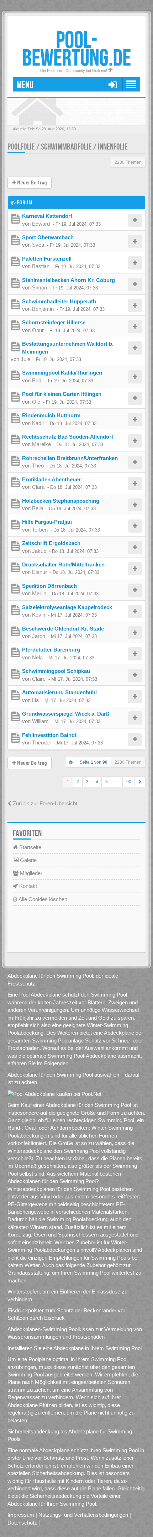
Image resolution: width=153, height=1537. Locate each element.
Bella (37, 508)
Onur (38, 330)
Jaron (38, 636)
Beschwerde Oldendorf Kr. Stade (63, 629)
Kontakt (27, 886)
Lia (35, 700)
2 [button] (77, 781)
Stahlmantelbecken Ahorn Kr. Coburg (68, 280)
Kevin (38, 615)
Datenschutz (22, 1523)
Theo (38, 465)
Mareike (41, 444)
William (40, 721)
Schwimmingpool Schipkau (56, 671)
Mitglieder (30, 873)
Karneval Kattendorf (47, 216)
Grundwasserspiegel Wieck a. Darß (65, 714)
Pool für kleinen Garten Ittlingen (61, 394)
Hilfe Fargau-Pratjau (47, 522)
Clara (38, 487)
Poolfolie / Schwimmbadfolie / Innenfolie (67, 147)
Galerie (28, 860)
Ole (36, 402)
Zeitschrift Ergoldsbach (51, 543)
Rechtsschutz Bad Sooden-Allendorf (67, 437)
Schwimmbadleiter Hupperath (59, 301)
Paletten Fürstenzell (47, 259)
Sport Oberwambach (48, 237)
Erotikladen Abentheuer (51, 479)
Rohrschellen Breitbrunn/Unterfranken (70, 458)
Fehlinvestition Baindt (49, 735)
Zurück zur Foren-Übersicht (44, 803)
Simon (39, 287)
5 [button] (106, 781)
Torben (40, 530)
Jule (25, 359)
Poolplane (39, 1359)
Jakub (39, 551)
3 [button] (87, 781)
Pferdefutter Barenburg (51, 650)
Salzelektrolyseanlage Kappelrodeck (67, 607)
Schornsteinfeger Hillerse (53, 322)
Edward (41, 224)
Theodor (41, 742)
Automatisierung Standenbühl (59, 692)
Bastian (40, 266)
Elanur (39, 572)
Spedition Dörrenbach (49, 586)
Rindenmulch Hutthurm (51, 415)
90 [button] (128, 781)
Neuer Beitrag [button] (31, 182)
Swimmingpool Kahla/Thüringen (62, 373)
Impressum (20, 1515)
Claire (39, 679)
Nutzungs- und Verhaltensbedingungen (83, 1515)
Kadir (38, 423)
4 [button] (97, 781)
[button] (140, 782)
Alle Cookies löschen (42, 899)
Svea (38, 245)
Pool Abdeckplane (40, 995)
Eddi (37, 380)
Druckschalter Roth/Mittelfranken (63, 564)
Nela (37, 657)
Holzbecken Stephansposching (60, 501)
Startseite (29, 847)
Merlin (39, 593)
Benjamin (43, 309)
